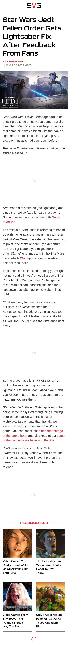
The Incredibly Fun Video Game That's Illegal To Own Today (48, 567)
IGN (22, 258)
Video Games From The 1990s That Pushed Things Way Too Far (15, 620)
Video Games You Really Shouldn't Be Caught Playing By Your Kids (16, 567)
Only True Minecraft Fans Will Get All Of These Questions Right (49, 620)
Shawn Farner (16, 61)
